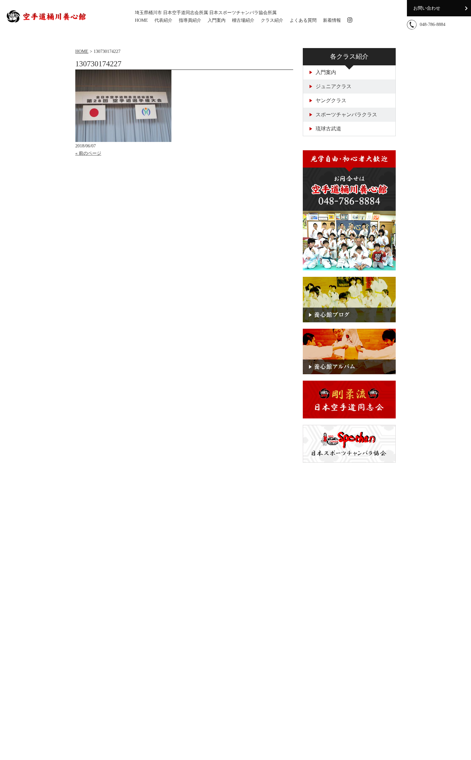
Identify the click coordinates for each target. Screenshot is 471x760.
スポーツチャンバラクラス (346, 114)
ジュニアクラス (333, 86)
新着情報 (332, 20)
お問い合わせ (426, 8)
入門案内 (217, 20)
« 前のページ (88, 153)
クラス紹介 (272, 20)
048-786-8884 (432, 24)
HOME (141, 20)
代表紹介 (163, 20)
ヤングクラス (331, 100)
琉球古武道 (328, 128)
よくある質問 (303, 20)
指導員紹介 (190, 20)
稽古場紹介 (243, 20)
